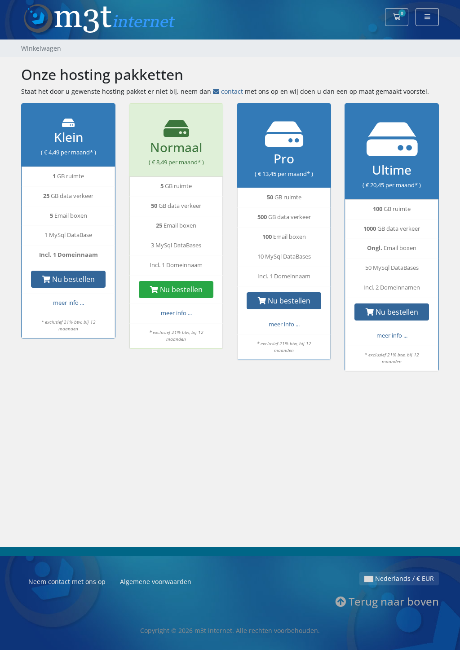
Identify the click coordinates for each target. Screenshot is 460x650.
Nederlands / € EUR (403, 578)
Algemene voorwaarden (155, 581)
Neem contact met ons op (67, 581)
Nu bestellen (72, 279)
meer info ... (68, 303)
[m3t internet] (99, 19)
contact (232, 91)
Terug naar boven (392, 601)
